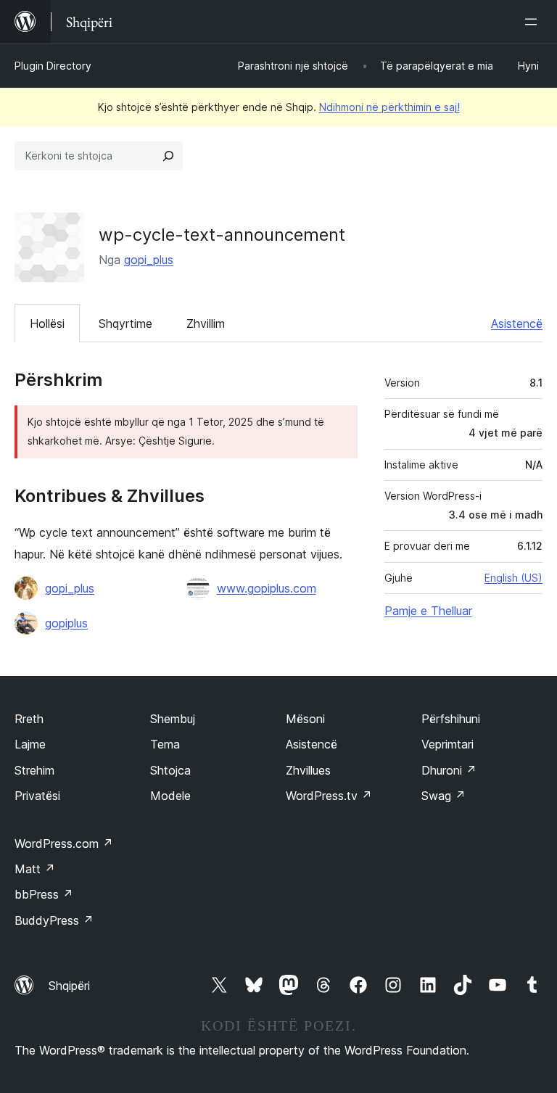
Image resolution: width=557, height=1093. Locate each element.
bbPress (44, 894)
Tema (165, 744)
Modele (170, 795)
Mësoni (305, 719)
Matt (35, 869)
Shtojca (170, 770)
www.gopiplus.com (266, 588)
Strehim (34, 770)
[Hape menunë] (534, 22)
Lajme (30, 744)
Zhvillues (308, 770)
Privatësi (37, 795)
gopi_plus (148, 259)
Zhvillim (205, 323)
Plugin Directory (53, 65)
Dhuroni (448, 770)
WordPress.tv (329, 795)
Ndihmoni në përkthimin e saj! (389, 107)
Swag (443, 795)
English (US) (513, 578)
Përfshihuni (450, 719)
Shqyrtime (125, 323)
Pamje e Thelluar (428, 610)
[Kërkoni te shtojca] (168, 155)
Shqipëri (69, 985)
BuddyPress (54, 920)
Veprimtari (447, 744)
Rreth (29, 719)
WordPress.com (64, 843)
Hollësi (47, 323)
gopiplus (66, 623)
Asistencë (516, 323)
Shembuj (172, 719)
